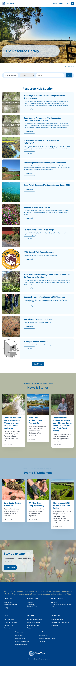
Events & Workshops (57, 619)
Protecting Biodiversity (34, 622)
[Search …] (67, 4)
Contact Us (8, 598)
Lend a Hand (54, 625)
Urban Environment (33, 625)
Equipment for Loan (21, 644)
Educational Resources (22, 641)
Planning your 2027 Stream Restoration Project (61, 505)
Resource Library (20, 638)
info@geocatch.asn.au (10, 604)
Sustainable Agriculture (34, 619)
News (55, 3)
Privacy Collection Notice (47, 638)
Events (60, 3)
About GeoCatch (9, 619)
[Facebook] (4, 608)
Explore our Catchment (11, 622)
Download (29, 109)
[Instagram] (7, 608)
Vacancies (7, 628)
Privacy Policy (43, 636)
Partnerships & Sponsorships (60, 622)
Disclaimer (42, 641)
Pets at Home (31, 628)
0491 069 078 (8, 602)
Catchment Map (8, 625)
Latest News (19, 636)
